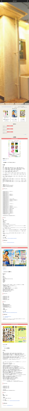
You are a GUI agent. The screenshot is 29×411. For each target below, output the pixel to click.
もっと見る (25, 134)
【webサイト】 (4, 160)
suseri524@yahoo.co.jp (10, 405)
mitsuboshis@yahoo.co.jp (8, 316)
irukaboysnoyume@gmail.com (10, 242)
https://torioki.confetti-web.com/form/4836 (15, 400)
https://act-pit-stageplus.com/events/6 (12, 238)
